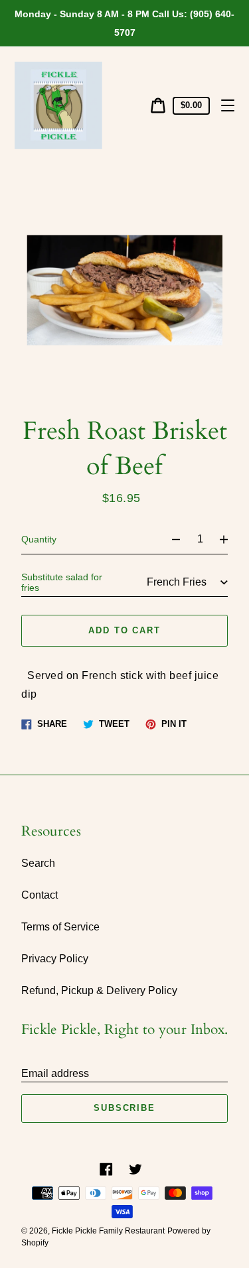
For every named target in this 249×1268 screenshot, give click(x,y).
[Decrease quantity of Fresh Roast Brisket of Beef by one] (170, 539)
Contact (39, 895)
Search (38, 863)
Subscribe (125, 1108)
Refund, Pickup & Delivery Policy (99, 990)
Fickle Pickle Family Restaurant (108, 1231)
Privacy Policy (54, 958)
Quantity (38, 539)
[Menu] (227, 105)
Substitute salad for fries (61, 582)
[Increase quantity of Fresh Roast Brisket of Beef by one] (229, 539)
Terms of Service (60, 926)
